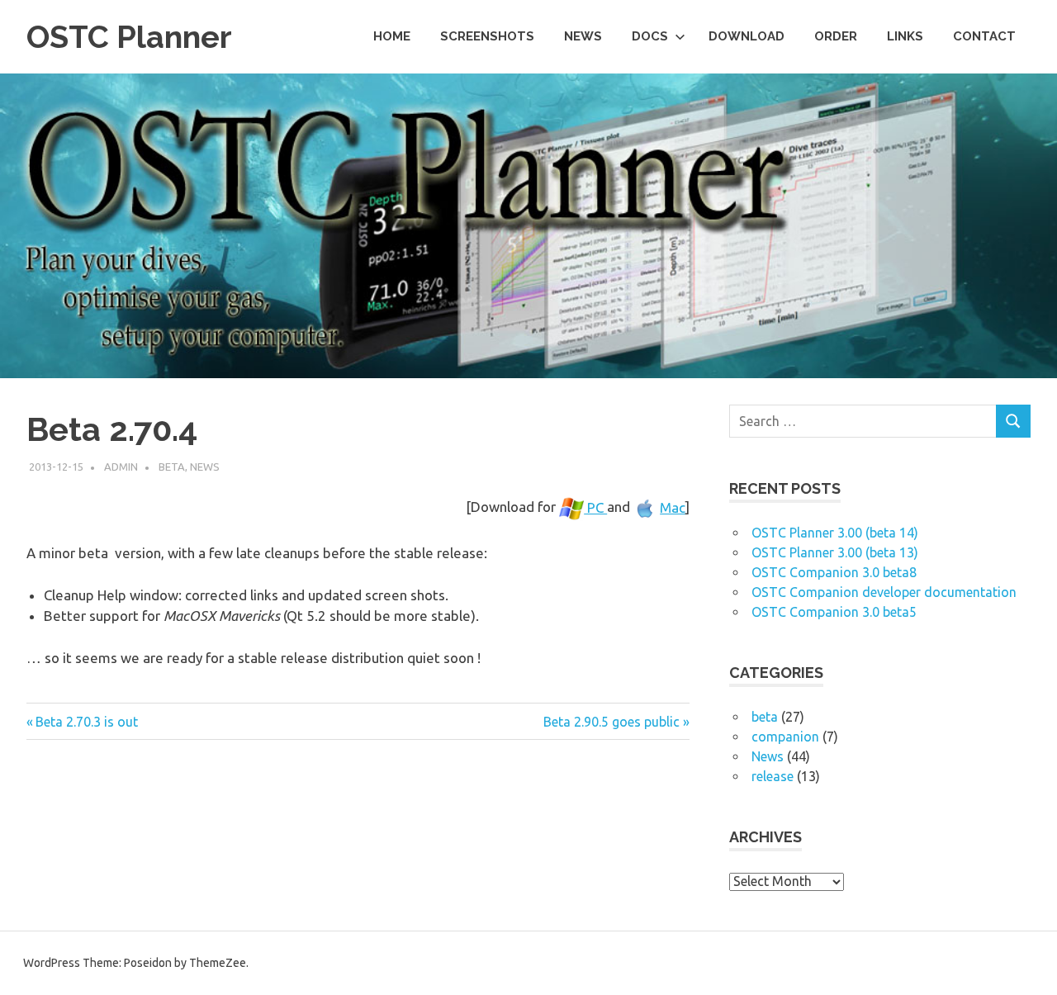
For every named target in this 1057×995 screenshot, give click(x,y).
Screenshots (487, 36)
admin (121, 466)
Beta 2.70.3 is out (87, 721)
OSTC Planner (129, 36)
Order (835, 36)
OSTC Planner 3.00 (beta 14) (834, 532)
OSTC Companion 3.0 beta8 (834, 572)
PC (595, 507)
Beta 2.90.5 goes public (611, 721)
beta (172, 466)
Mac (672, 507)
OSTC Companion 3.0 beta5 (834, 611)
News (583, 36)
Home (391, 36)
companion (785, 736)
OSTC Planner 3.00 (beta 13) (834, 552)
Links (905, 36)
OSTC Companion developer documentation (884, 592)
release (772, 776)
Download (746, 36)
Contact (984, 36)
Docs (650, 36)
